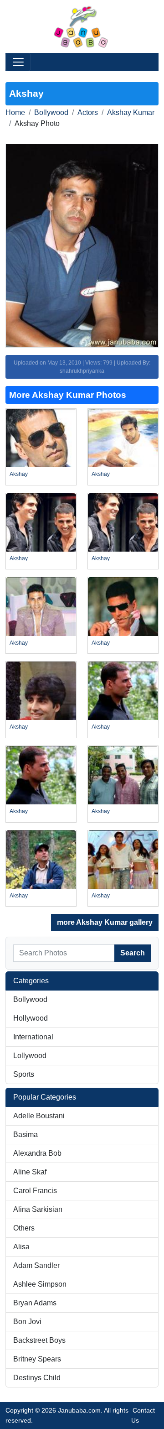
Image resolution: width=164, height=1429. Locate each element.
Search (132, 953)
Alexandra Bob (37, 1153)
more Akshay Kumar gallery (105, 922)
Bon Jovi (27, 1321)
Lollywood (29, 1055)
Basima (25, 1134)
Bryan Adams (34, 1303)
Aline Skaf (29, 1172)
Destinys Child (37, 1378)
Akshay (19, 474)
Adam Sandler (36, 1265)
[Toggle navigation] (18, 62)
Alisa (21, 1247)
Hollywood (30, 1018)
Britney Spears (37, 1359)
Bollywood (51, 112)
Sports (23, 1074)
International (33, 1037)
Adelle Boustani (39, 1116)
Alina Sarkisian (37, 1209)
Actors (87, 112)
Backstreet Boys (39, 1340)
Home (15, 112)
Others (24, 1228)
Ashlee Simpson (40, 1284)
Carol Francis (35, 1190)
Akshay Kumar (130, 112)
